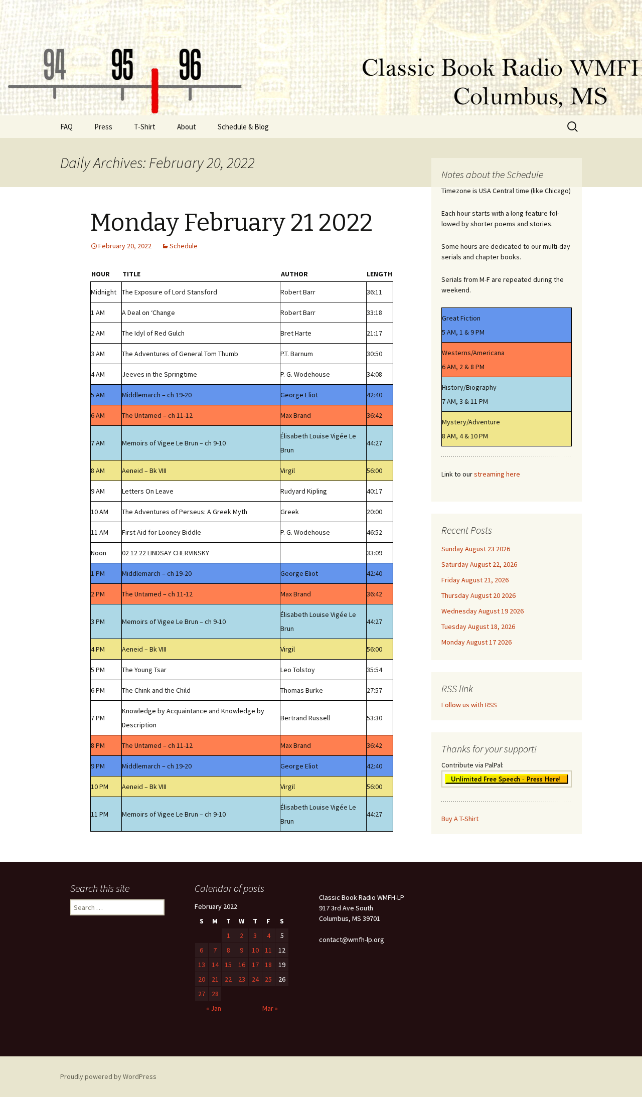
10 (255, 950)
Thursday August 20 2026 (478, 595)
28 (215, 993)
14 (215, 964)
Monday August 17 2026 (476, 642)
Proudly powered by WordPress (108, 1076)
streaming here (497, 474)
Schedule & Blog (243, 126)
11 (268, 950)
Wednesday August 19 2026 (482, 610)
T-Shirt (144, 126)
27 (201, 993)
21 (215, 979)
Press (103, 126)
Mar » (270, 1008)
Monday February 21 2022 (231, 222)
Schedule (184, 245)
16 (241, 964)
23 (241, 979)
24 (255, 979)
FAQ (66, 126)
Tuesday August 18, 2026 (478, 626)
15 (228, 964)
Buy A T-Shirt (459, 818)
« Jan (213, 1008)
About (186, 126)
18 (268, 964)
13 (201, 964)
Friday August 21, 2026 (475, 579)
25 (268, 979)
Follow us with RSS (469, 704)
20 (201, 979)
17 (255, 964)
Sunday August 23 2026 (475, 548)
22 (228, 979)
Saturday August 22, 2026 (479, 564)
